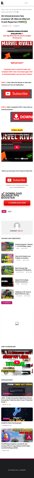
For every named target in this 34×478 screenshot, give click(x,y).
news (7, 9)
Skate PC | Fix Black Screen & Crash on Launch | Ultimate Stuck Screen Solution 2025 (23, 281)
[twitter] (6, 216)
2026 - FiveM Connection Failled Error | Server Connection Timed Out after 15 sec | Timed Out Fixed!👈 (17, 400)
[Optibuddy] (2, 4)
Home (2, 9)
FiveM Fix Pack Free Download (11, 423)
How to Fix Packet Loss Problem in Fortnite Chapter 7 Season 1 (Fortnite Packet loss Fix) (23, 257)
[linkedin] (15, 216)
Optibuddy (23, 470)
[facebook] (2, 216)
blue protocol (20, 272)
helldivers (19, 295)
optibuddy (6, 393)
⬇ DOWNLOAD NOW (17, 203)
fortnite (18, 260)
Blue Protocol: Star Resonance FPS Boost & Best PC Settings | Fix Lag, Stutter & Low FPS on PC (24, 269)
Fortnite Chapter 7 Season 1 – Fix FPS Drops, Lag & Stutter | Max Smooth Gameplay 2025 (24, 245)
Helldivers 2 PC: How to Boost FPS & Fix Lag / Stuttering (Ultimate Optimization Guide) (23, 293)
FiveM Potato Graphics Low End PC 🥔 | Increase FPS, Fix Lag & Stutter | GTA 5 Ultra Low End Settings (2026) (15, 446)
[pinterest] (12, 216)
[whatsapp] (9, 216)
